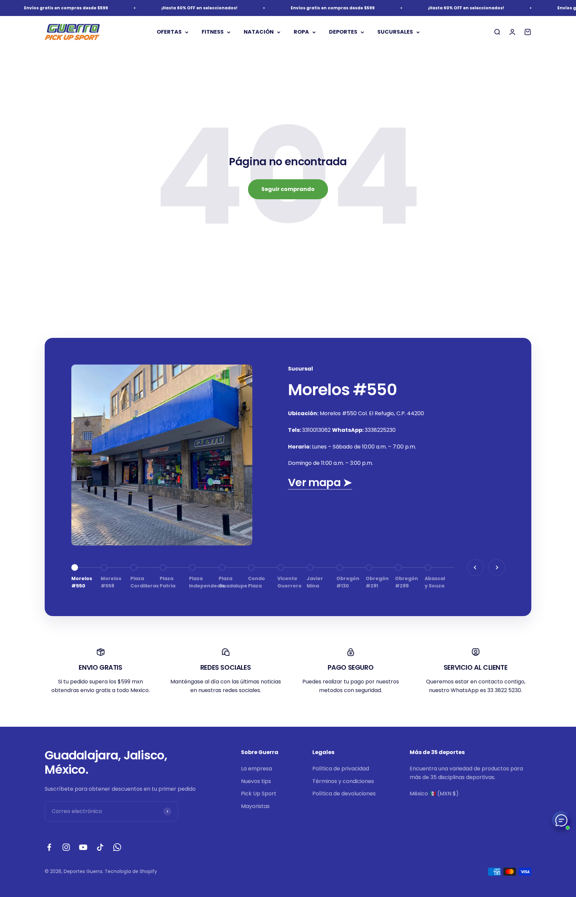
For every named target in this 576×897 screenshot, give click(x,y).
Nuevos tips (256, 781)
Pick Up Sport (258, 793)
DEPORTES (343, 32)
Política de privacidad (340, 768)
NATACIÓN (259, 32)
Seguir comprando (288, 189)
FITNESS (213, 32)
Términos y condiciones (343, 781)
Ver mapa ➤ (320, 482)
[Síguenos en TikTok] (100, 847)
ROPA (301, 32)
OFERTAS (169, 32)
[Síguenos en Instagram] (66, 847)
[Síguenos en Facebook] (49, 847)
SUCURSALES (395, 32)
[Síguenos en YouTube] (83, 847)
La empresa (256, 768)
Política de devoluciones (344, 793)
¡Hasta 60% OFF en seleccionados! (185, 8)
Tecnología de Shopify (131, 871)
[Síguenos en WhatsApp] (117, 847)
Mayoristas (255, 806)
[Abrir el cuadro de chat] (561, 820)
